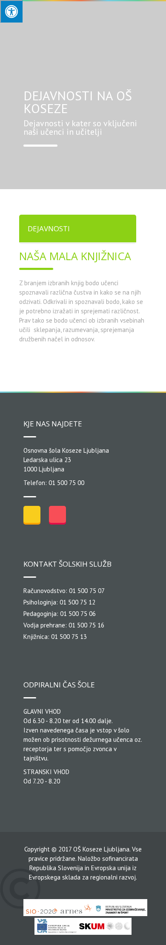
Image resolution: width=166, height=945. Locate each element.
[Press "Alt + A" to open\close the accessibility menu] (11, 11)
